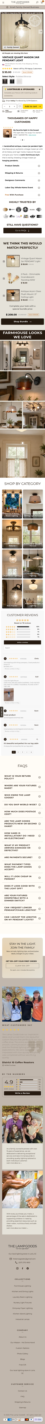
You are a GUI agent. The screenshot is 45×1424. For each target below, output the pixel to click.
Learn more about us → (14, 1163)
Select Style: (16, 76)
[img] (13, 659)
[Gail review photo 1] (9, 694)
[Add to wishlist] (20, 106)
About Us (22, 1337)
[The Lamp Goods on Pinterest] (27, 1268)
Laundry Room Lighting (22, 1297)
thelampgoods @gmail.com (24, 1259)
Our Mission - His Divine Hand (22, 1342)
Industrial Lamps (22, 1319)
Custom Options (22, 1348)
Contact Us (22, 1391)
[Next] (40, 31)
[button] (7, 69)
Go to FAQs (21, 230)
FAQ (22, 1396)
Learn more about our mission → (17, 1228)
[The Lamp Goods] (20, 2)
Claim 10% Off (22, 966)
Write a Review (22, 1093)
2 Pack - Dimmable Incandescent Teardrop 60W (30, 277)
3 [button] (22, 752)
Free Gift (22, 1365)
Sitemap (22, 1408)
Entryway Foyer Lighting (23, 1308)
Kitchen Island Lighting (22, 1314)
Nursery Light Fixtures (23, 1303)
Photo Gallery (22, 1354)
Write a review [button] (22, 642)
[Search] (37, 2)
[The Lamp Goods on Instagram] (17, 1268)
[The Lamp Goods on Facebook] (22, 1268)
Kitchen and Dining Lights (22, 1291)
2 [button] (18, 752)
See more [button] (35, 135)
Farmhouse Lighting (22, 1286)
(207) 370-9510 (24, 1262)
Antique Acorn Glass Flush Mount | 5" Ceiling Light (31, 294)
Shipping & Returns (22, 1402)
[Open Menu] (3, 2)
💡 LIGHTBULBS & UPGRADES (20, 92)
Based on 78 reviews (22, 623)
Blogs (22, 1359)
